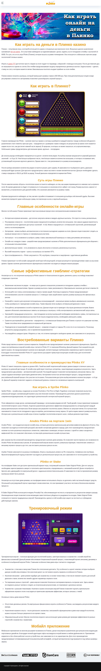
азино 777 (11, 64)
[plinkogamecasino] (50, 3)
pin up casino (15, 52)
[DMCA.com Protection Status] (71, 655)
